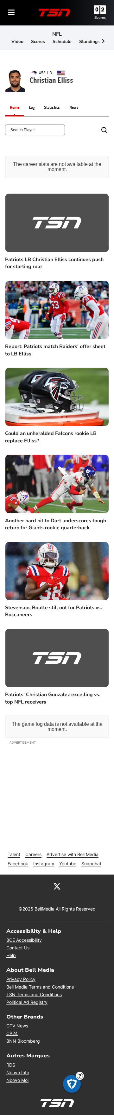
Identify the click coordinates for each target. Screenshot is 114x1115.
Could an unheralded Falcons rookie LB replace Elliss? (51, 437)
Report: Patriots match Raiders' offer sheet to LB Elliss (55, 350)
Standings (89, 42)
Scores (100, 17)
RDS (10, 1065)
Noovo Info (17, 1072)
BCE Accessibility (24, 940)
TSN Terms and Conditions (34, 994)
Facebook (18, 863)
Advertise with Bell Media (72, 854)
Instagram (43, 863)
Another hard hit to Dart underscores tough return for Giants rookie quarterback (55, 524)
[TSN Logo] (54, 12)
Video (17, 42)
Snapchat (91, 863)
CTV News (17, 1025)
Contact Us (17, 947)
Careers (33, 854)
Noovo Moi (17, 1080)
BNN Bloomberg (23, 1041)
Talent (14, 854)
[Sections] (11, 12)
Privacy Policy (20, 979)
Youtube (67, 863)
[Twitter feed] (57, 886)
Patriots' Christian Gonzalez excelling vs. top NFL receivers (52, 698)
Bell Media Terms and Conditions (40, 987)
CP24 (12, 1033)
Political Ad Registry (27, 1002)
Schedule (62, 42)
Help (11, 955)
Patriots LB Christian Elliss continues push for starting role (54, 263)
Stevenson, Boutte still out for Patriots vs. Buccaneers (53, 611)
